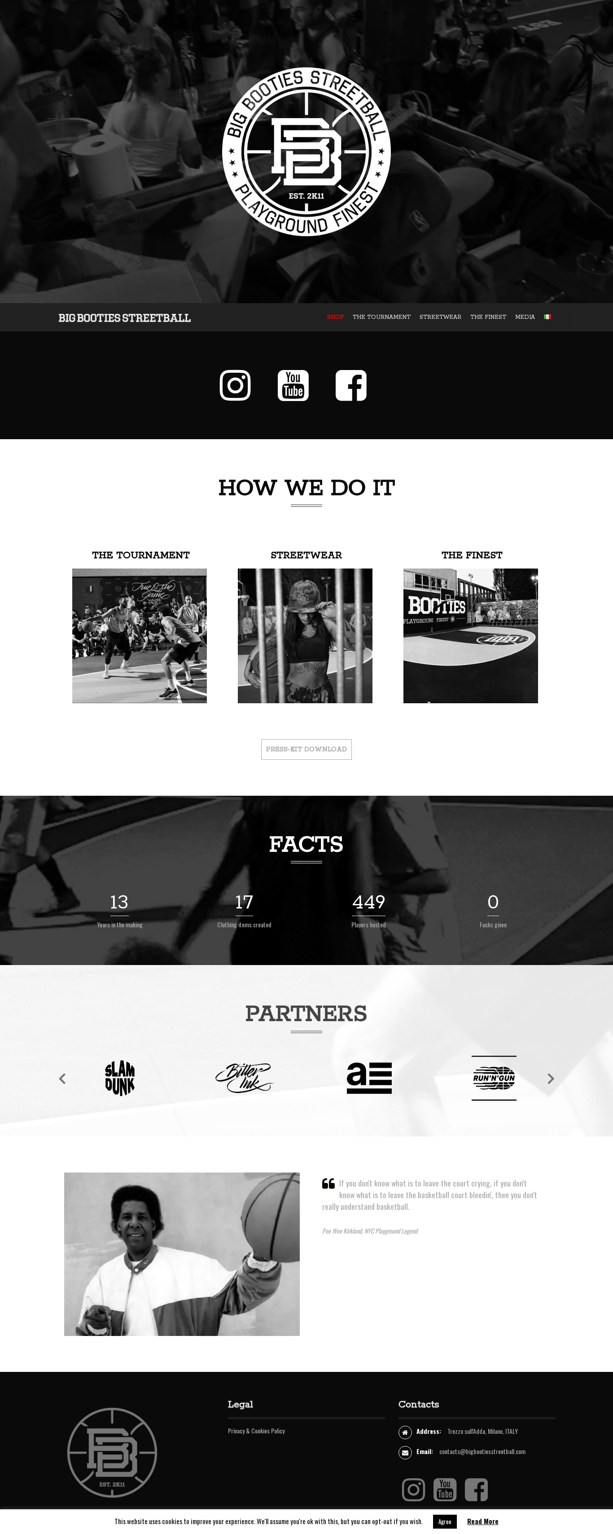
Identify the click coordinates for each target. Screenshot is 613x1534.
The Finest (472, 555)
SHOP (335, 317)
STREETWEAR (440, 317)
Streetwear (306, 555)
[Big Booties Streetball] (124, 317)
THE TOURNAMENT (382, 317)
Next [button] (551, 1078)
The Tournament (141, 555)
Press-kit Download (306, 749)
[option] (119, 1085)
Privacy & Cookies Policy (256, 1430)
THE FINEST (488, 317)
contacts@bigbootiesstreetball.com (482, 1451)
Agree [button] (444, 1521)
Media (525, 317)
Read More (483, 1521)
